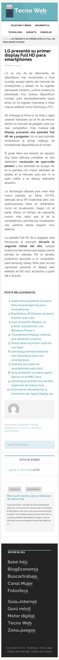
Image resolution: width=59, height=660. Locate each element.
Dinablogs (32, 648)
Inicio (6, 39)
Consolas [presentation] (15, 489)
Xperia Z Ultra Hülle (20, 470)
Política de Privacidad (18, 651)
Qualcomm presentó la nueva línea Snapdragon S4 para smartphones (31, 305)
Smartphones (12, 431)
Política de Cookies (41, 651)
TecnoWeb (29, 10)
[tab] (13, 489)
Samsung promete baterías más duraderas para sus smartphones (29, 356)
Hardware (23, 425)
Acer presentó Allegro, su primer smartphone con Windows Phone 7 (28, 326)
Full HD (23, 428)
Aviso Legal (46, 648)
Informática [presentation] (33, 489)
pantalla (36, 428)
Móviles (34, 425)
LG (29, 428)
